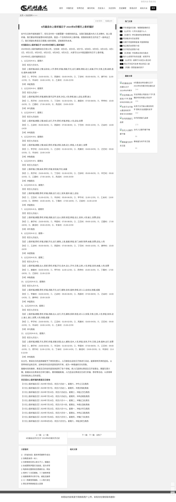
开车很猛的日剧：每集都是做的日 (136, 28)
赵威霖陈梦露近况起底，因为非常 (36, 466)
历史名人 (101, 8)
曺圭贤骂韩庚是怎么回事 (33, 484)
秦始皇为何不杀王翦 (142, 141)
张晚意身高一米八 (30, 458)
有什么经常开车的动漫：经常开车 (136, 57)
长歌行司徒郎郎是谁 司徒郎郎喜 (136, 42)
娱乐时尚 (91, 8)
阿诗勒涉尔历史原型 (131, 38)
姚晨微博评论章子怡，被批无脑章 (36, 476)
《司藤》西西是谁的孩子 (134, 67)
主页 (21, 15)
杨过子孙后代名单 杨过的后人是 (137, 64)
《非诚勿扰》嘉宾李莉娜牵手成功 (36, 455)
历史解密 (122, 8)
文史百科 (112, 8)
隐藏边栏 (108, 21)
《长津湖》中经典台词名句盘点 (135, 53)
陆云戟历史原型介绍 (131, 46)
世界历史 (80, 8)
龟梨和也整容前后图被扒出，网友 (36, 469)
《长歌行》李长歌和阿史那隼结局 (136, 35)
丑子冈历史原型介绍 (131, 49)
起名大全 (143, 8)
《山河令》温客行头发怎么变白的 (137, 60)
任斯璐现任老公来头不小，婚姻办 (36, 462)
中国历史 (69, 8)
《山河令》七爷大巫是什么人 (134, 31)
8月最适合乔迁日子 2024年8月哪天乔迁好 (43, 438)
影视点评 (133, 8)
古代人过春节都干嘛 (142, 130)
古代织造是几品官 (141, 118)
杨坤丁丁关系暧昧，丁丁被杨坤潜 (36, 473)
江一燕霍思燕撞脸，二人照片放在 (36, 480)
